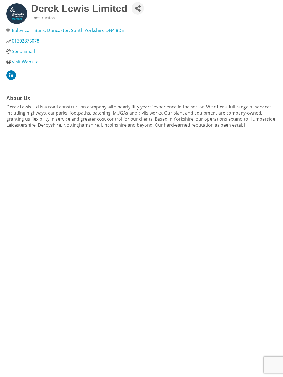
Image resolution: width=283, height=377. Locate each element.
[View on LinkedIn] (11, 78)
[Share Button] (138, 8)
